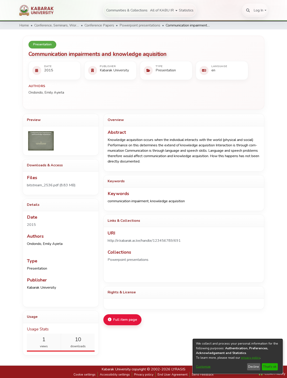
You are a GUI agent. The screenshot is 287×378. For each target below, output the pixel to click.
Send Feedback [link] (203, 374)
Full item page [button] (125, 319)
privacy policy (250, 358)
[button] (248, 10)
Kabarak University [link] (116, 369)
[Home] (38, 10)
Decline (253, 367)
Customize (203, 367)
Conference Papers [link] (99, 25)
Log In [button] (258, 10)
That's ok (269, 367)
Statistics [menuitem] (186, 10)
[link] (51, 185)
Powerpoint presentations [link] (140, 25)
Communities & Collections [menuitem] (127, 10)
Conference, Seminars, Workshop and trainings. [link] (56, 25)
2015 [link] (31, 224)
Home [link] (24, 25)
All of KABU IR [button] (162, 10)
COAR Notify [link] (274, 373)
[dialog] (238, 356)
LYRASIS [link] (178, 369)
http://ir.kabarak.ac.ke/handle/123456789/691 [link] (144, 240)
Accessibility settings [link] (115, 374)
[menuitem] (163, 10)
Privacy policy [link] (143, 374)
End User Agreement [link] (172, 374)
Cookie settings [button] (85, 374)
